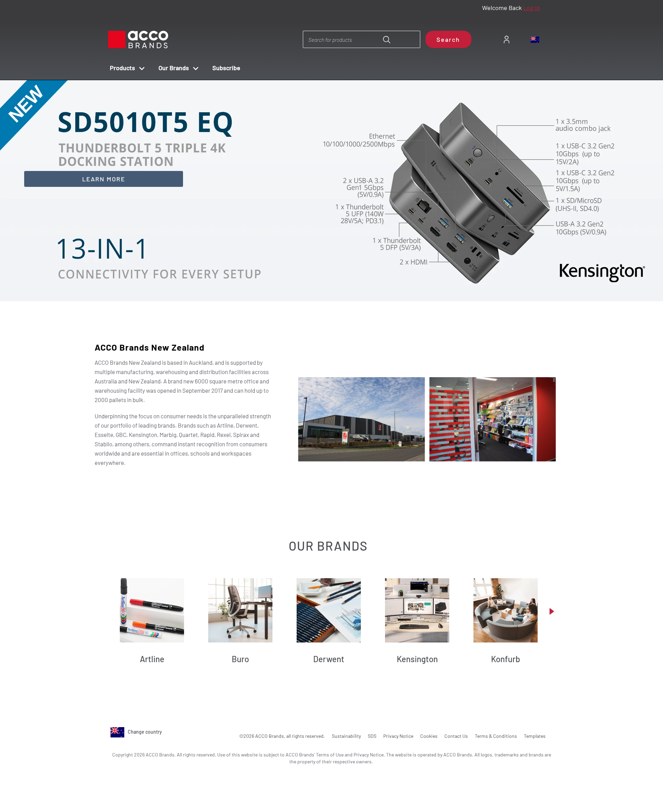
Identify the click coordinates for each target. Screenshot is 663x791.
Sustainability (346, 736)
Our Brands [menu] (173, 68)
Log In (531, 7)
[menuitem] (506, 39)
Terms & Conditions (496, 736)
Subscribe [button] (226, 68)
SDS (372, 736)
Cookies (429, 736)
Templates (535, 736)
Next (344, 282)
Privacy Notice (398, 736)
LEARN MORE (103, 179)
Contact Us (456, 736)
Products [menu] (122, 68)
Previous (324, 282)
